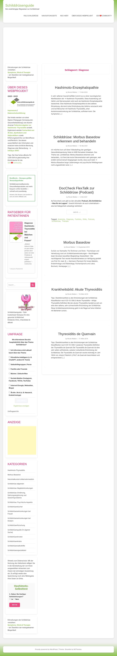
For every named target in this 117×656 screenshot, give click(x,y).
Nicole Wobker (72, 92)
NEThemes (77, 649)
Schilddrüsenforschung (16, 525)
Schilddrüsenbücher (15, 507)
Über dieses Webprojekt (82, 16)
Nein (17, 599)
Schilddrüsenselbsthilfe (16, 546)
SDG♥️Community (14, 163)
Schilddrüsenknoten (15, 537)
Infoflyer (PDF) (13, 151)
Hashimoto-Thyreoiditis (16, 470)
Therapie (65, 221)
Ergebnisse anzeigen (21, 406)
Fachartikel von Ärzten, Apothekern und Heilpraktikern (21, 132)
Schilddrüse (56, 221)
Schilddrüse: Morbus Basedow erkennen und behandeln (76, 139)
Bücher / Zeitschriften (19, 374)
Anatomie (61, 219)
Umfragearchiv (13, 411)
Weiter (14, 605)
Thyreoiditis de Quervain (77, 334)
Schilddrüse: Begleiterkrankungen (20, 488)
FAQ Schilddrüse (31, 16)
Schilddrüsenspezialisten (17, 550)
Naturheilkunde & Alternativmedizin (21, 479)
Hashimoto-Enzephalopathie (77, 87)
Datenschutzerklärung (16, 113)
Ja (12, 599)
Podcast (91, 219)
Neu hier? (64, 16)
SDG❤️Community (104, 16)
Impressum (12, 110)
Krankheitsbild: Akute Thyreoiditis (76, 289)
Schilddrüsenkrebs (15, 541)
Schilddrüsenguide (19, 5)
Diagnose (69, 219)
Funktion (78, 219)
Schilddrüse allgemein (16, 484)
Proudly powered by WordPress (46, 649)
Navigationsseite (49, 16)
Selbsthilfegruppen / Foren (21, 364)
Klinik (85, 219)
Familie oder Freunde (19, 369)
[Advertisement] (58, 47)
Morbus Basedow (76, 242)
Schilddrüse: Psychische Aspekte (20, 502)
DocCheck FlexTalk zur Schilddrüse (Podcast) (76, 190)
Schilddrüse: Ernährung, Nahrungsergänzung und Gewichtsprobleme (17, 495)
